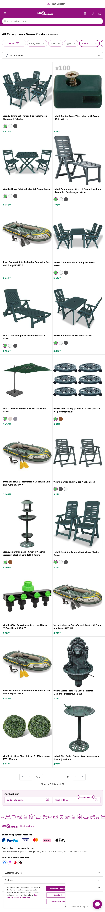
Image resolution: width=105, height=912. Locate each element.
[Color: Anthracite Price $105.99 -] (61, 489)
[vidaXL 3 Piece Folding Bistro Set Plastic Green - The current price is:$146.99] (27, 160)
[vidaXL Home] (44, 13)
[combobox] (52, 21)
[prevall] (23, 777)
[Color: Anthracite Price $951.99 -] (15, 126)
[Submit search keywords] (99, 21)
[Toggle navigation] (5, 13)
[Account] (85, 13)
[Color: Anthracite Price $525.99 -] (15, 419)
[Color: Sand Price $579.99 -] (10, 419)
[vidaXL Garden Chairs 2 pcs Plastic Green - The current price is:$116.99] (77, 453)
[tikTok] (20, 862)
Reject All (58, 895)
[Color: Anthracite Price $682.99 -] (66, 273)
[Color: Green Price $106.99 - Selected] (5, 562)
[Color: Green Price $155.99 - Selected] (5, 346)
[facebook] (4, 862)
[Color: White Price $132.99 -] (61, 199)
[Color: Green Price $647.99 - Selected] (56, 273)
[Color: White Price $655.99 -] (61, 273)
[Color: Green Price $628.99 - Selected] (5, 126)
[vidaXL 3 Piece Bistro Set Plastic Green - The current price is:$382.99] (77, 306)
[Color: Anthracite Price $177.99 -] (15, 346)
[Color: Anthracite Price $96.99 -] (66, 199)
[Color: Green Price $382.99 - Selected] (56, 343)
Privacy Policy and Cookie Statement (23, 896)
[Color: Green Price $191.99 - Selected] (56, 562)
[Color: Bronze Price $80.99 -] (61, 419)
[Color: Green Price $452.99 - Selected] (5, 419)
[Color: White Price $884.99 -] (10, 126)
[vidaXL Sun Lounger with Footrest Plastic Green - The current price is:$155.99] (27, 306)
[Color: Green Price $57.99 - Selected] (56, 419)
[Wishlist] (92, 13)
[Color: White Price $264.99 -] (61, 562)
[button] (52, 873)
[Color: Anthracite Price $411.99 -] (66, 343)
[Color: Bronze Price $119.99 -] (10, 562)
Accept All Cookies (57, 889)
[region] (34, 896)
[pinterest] (15, 862)
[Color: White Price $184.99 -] (66, 489)
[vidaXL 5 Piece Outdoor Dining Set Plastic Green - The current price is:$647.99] (77, 233)
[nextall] (82, 777)
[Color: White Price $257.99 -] (10, 196)
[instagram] (10, 862)
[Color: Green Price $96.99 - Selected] (56, 199)
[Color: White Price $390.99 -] (61, 343)
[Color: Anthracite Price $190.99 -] (15, 196)
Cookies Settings (58, 901)
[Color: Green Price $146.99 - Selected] (5, 196)
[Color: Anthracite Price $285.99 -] (66, 562)
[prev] (29, 777)
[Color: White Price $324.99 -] (10, 346)
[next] (76, 777)
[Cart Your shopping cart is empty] (99, 13)
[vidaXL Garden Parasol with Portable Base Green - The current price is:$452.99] (27, 380)
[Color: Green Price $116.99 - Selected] (56, 489)
